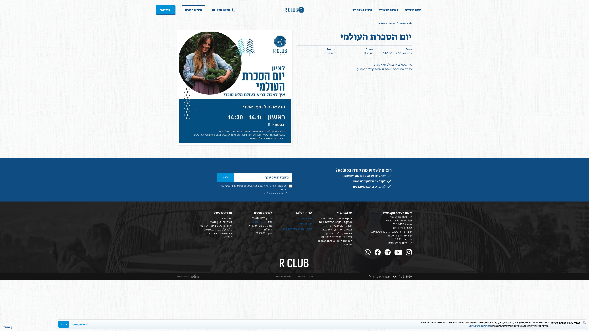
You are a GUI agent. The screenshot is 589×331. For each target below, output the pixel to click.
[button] (8, 327)
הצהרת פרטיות (284, 276)
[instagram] (409, 252)
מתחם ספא (306, 223)
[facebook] (378, 252)
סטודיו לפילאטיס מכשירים (297, 228)
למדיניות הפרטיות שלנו (480, 325)
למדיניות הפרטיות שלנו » (275, 193)
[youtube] (398, 252)
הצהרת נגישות (305, 276)
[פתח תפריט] (578, 10)
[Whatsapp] (368, 252)
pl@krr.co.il (259, 222)
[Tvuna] (195, 276)
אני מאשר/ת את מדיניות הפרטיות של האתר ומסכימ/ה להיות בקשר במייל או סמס (253, 187)
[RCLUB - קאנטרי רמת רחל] (294, 9)
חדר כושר (306, 218)
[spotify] (388, 252)
